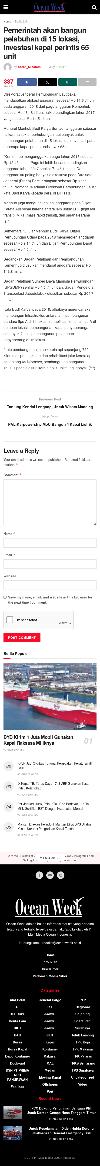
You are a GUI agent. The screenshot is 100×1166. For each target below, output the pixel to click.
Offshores (50, 1084)
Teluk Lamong (82, 1035)
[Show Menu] (5, 7)
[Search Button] (94, 7)
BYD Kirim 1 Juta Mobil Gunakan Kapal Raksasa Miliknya (38, 739)
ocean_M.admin (29, 66)
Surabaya (82, 1028)
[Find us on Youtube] (50, 875)
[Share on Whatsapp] (67, 82)
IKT (50, 1007)
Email (9, 555)
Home (7, 21)
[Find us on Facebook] (39, 875)
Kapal (50, 1042)
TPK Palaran (82, 1056)
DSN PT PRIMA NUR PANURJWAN (17, 1075)
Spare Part (82, 1021)
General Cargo (50, 1000)
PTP (83, 1000)
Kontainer (50, 1049)
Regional (83, 1007)
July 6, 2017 (57, 66)
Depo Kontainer (17, 1056)
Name (9, 533)
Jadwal (50, 1014)
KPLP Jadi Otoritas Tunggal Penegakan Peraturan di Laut (54, 765)
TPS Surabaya (83, 1070)
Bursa (17, 1042)
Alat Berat (17, 1000)
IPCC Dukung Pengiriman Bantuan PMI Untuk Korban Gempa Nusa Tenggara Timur (61, 1110)
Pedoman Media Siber (50, 976)
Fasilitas (17, 1086)
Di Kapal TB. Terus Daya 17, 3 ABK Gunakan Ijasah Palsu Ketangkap (53, 785)
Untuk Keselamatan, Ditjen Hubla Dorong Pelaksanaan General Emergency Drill (61, 1130)
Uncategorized (82, 1077)
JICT (50, 1035)
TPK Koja (82, 1042)
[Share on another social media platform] (87, 82)
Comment (12, 474)
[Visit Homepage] (50, 7)
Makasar (50, 1056)
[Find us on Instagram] (60, 875)
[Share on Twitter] (47, 82)
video (82, 1084)
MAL (50, 1063)
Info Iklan (50, 962)
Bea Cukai (18, 1014)
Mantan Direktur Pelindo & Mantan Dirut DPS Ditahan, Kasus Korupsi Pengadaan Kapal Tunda (55, 826)
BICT (17, 1028)
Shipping (82, 1014)
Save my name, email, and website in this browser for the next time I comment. (50, 600)
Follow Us (51, 858)
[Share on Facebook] (27, 82)
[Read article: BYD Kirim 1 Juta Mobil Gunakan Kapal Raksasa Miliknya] (50, 696)
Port (50, 1091)
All (17, 1007)
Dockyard (17, 1063)
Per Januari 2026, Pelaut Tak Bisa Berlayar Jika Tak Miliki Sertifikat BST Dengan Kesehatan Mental (53, 806)
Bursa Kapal (17, 1049)
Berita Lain (22, 21)
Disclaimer (50, 969)
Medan (50, 1070)
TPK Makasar (82, 1049)
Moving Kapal (50, 1077)
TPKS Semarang (82, 1063)
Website (9, 576)
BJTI (17, 1035)
